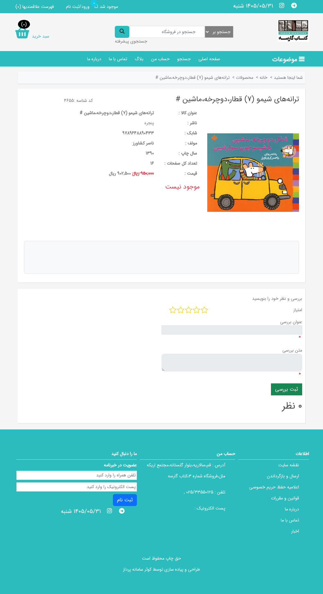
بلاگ (139, 58)
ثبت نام (125, 500)
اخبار (295, 531)
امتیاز (297, 309)
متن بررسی (292, 350)
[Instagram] (281, 5)
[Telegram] (293, 5)
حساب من (160, 58)
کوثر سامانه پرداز (137, 569)
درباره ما (94, 58)
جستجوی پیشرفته (131, 41)
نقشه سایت (288, 465)
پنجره (149, 122)
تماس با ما (118, 58)
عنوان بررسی (291, 321)
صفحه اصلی (209, 58)
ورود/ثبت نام (78, 6)
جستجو (184, 58)
